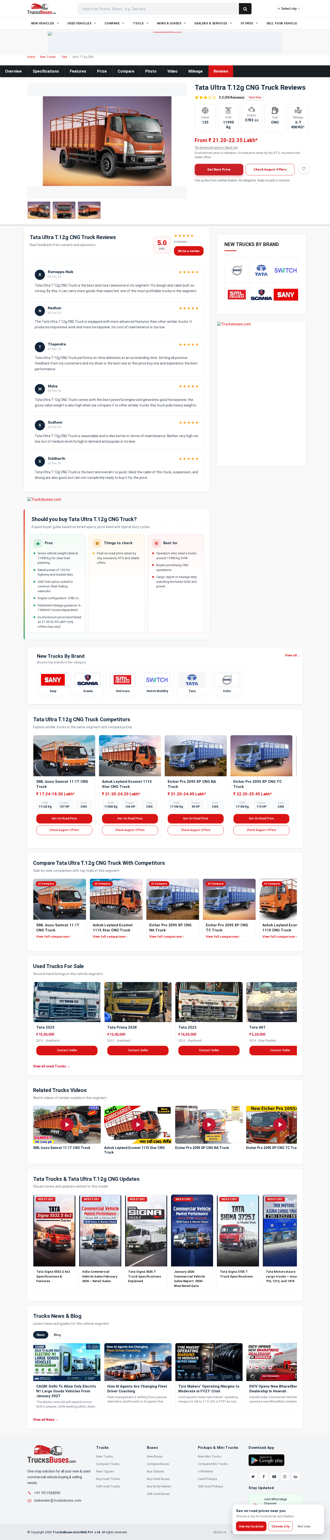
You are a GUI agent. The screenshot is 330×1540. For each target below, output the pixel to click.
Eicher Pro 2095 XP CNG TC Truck (273, 1148)
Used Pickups (207, 1479)
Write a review (189, 251)
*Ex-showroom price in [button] (216, 147)
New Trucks (48, 57)
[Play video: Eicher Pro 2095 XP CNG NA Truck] (209, 1125)
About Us (219, 1532)
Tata (64, 57)
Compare (126, 71)
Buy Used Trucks (108, 1479)
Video (172, 71)
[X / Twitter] (253, 1476)
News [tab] (41, 1335)
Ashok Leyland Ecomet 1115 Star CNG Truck (134, 1150)
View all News (46, 1420)
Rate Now (255, 97)
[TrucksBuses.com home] (41, 8)
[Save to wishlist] (303, 168)
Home (31, 57)
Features (78, 71)
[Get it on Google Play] (266, 1460)
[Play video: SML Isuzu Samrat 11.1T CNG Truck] (67, 1125)
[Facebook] (263, 1476)
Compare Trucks (108, 1464)
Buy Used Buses (158, 1479)
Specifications (46, 71)
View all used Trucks (51, 1066)
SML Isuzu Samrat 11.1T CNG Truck (61, 1148)
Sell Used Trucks (108, 1486)
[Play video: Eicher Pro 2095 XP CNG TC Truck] (280, 1125)
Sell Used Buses (158, 1494)
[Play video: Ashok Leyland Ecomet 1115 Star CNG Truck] (138, 1125)
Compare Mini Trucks (213, 1464)
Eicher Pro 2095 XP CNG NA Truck (202, 1148)
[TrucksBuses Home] (51, 1454)
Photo (151, 71)
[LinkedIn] (295, 1476)
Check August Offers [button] (270, 169)
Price (102, 71)
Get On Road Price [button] (64, 818)
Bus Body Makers (159, 1486)
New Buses (155, 1456)
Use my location (251, 1526)
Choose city (281, 1526)
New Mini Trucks (209, 1456)
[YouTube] (274, 1476)
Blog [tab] (57, 1335)
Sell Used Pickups (210, 1486)
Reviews (221, 71)
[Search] (245, 8)
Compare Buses (158, 1464)
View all (293, 655)
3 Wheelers (205, 1471)
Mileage (195, 71)
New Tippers (105, 1471)
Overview (13, 71)
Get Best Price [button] (218, 169)
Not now (304, 1526)
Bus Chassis (155, 1471)
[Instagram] (284, 1476)
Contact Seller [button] (67, 1050)
